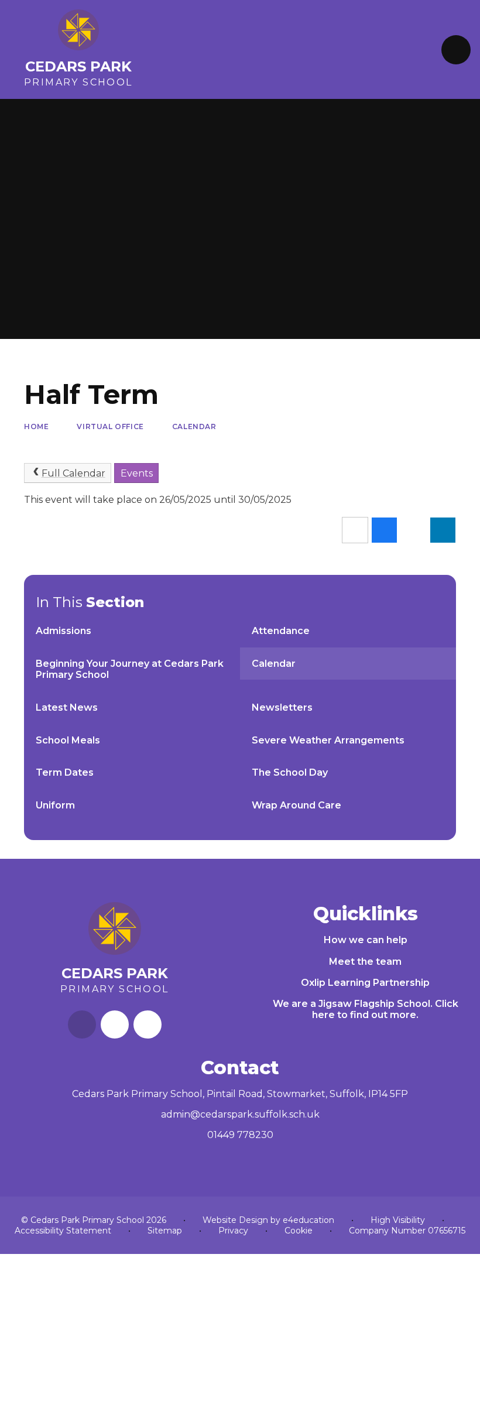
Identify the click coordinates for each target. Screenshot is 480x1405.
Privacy (233, 1230)
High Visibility (398, 1220)
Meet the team (365, 961)
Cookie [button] (298, 1230)
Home (36, 426)
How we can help (365, 939)
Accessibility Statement (63, 1230)
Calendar (194, 426)
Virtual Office (110, 426)
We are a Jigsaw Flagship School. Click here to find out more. (365, 1009)
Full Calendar (73, 473)
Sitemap (165, 1230)
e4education (308, 1220)
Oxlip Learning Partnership (365, 982)
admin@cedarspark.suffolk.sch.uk (240, 1114)
